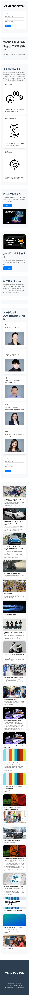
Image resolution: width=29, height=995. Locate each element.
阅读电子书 (7, 205)
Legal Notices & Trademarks (14, 983)
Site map (21, 985)
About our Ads (19, 980)
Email (6, 14)
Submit (8, 25)
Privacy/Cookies (10, 980)
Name (6, 19)
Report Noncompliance (12, 985)
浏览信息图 (7, 268)
